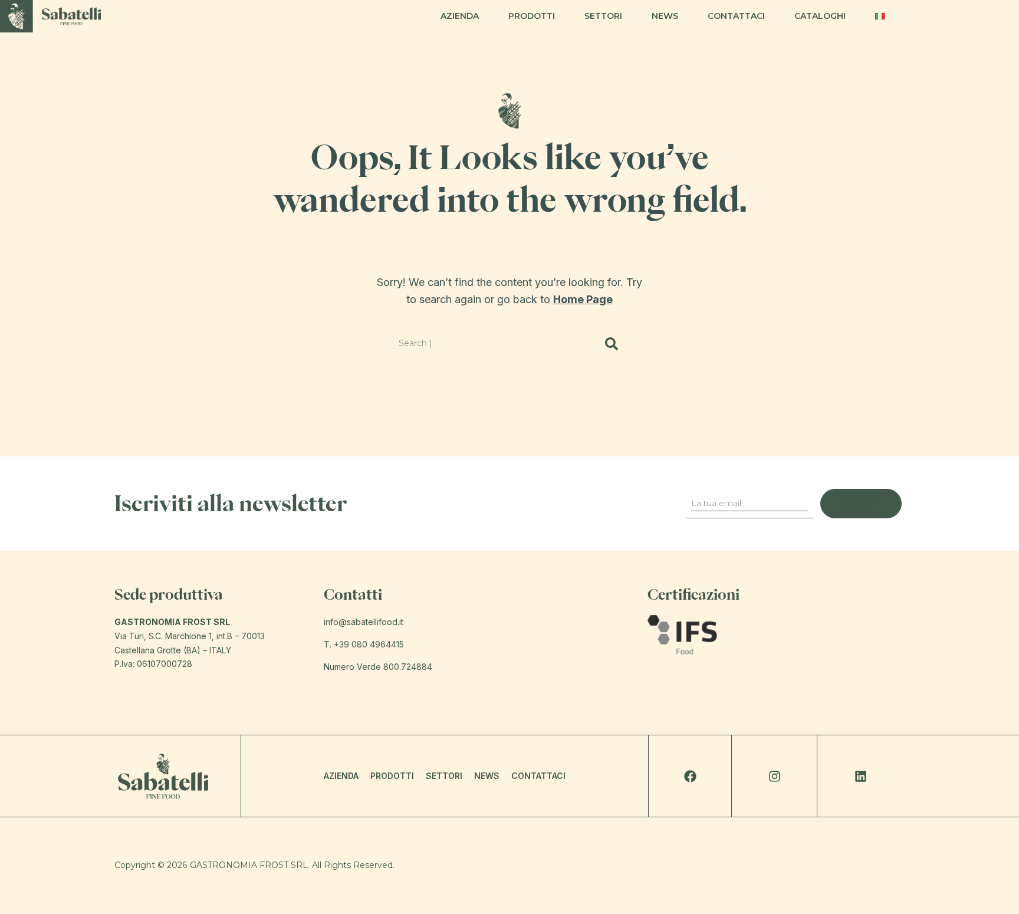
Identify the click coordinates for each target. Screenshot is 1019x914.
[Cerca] (612, 343)
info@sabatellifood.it (363, 622)
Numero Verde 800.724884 (378, 667)
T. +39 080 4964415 (364, 644)
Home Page (583, 299)
